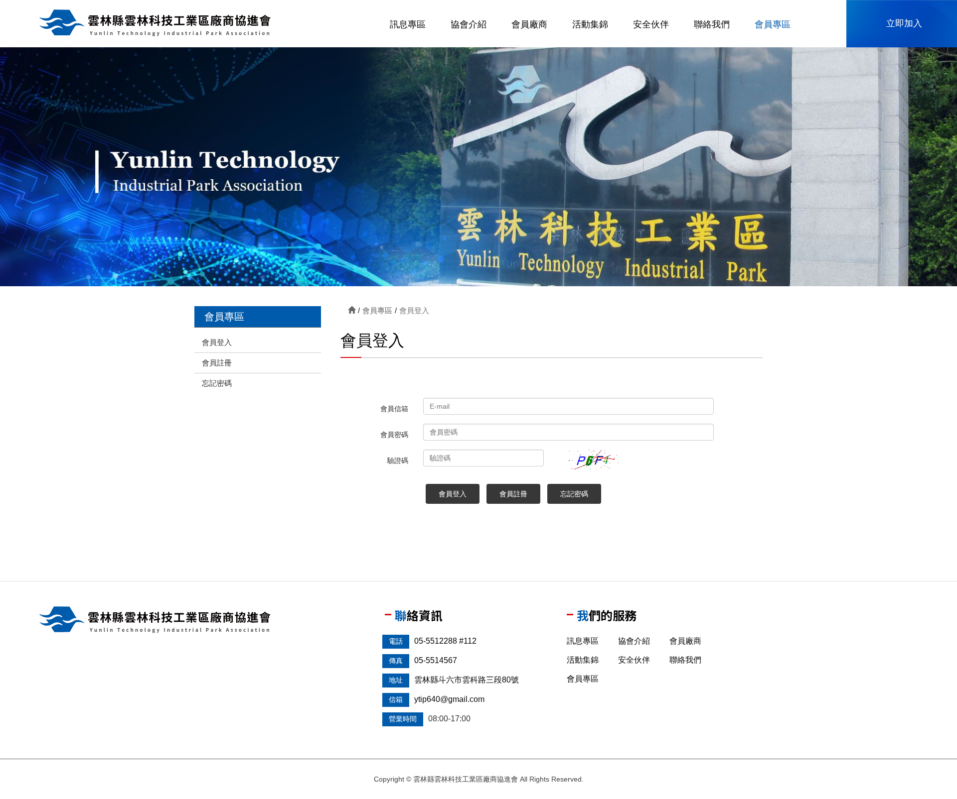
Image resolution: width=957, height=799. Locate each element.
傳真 (396, 661)
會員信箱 (394, 409)
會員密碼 (394, 435)
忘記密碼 (217, 383)
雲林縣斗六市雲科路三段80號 (466, 680)
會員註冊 (217, 362)
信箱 (396, 699)
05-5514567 (435, 660)
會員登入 (217, 342)
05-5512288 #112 (445, 641)
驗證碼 (397, 460)
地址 (396, 680)
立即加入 (904, 23)
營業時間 (403, 719)
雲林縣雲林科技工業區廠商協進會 (155, 22)
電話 (396, 641)
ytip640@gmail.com (449, 699)
